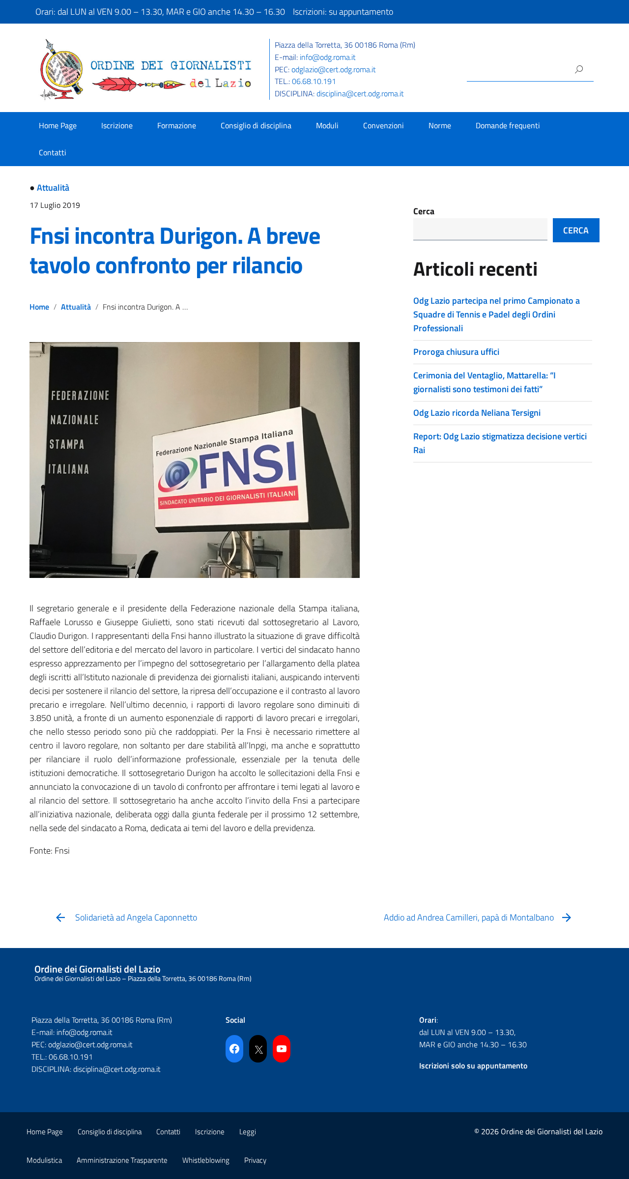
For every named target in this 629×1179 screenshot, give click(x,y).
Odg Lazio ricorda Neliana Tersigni (477, 412)
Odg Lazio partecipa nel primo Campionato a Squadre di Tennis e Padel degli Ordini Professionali (496, 314)
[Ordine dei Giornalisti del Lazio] (146, 68)
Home (39, 307)
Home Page (58, 125)
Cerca (423, 211)
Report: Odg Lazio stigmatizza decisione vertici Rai (500, 443)
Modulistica (44, 1160)
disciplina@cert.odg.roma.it (360, 93)
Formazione (176, 125)
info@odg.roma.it (328, 57)
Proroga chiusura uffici (456, 351)
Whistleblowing (205, 1160)
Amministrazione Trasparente (122, 1160)
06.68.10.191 (314, 81)
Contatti (52, 152)
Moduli (327, 125)
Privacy (255, 1160)
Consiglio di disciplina (256, 125)
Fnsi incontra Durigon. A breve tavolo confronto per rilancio (174, 250)
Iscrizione (117, 125)
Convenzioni (383, 125)
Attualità (53, 187)
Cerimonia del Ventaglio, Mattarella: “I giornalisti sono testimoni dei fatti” (484, 382)
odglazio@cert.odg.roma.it (333, 69)
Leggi (247, 1131)
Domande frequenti (508, 125)
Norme (440, 125)
